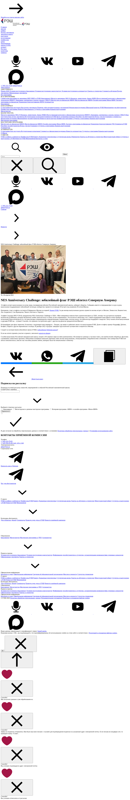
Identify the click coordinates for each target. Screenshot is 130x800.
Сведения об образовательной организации (48, 574)
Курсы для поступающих (104, 117)
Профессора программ (65, 118)
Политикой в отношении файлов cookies (103, 633)
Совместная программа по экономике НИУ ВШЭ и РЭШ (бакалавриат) (26, 98)
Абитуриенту (5, 87)
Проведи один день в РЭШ (34, 520)
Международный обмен (111, 137)
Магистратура (6, 111)
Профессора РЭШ (27, 137)
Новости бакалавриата (26, 109)
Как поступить (15, 107)
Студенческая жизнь (64, 137)
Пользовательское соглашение (51, 598)
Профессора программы (9, 109)
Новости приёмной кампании (55, 520)
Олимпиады (21, 520)
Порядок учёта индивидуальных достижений (53, 107)
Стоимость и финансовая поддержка (53, 131)
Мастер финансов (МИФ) (84, 100)
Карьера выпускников (58, 109)
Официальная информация (23, 574)
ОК (2, 651)
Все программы (6, 95)
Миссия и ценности (70, 574)
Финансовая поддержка (77, 107)
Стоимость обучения (109, 91)
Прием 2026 (5, 91)
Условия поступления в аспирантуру (75, 91)
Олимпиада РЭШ (50, 117)
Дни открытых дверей (8, 520)
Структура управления (85, 574)
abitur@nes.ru (17, 86)
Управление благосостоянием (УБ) (102, 124)
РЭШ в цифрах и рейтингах (11, 137)
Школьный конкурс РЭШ (95, 107)
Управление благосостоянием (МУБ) (31, 102)
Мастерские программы (9, 120)
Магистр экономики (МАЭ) (60, 98)
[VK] (16, 363)
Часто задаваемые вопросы (66, 117)
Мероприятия (31, 138)
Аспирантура (49, 102)
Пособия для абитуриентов (85, 117)
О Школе (4, 133)
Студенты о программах (81, 118)
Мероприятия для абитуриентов (115, 107)
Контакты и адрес (42, 138)
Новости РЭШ (20, 138)
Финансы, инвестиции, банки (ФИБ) (83, 98)
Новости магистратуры (48, 118)
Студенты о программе (42, 109)
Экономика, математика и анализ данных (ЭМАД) (33, 100)
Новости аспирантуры (74, 131)
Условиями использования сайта (101, 431)
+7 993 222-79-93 (6, 86)
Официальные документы (18, 93)
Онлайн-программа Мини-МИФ (104, 100)
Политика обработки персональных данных (25, 598)
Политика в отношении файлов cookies (76, 598)
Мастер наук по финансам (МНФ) (63, 100)
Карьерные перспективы (48, 137)
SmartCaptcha (42, 631)
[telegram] (78, 363)
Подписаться (6, 411)
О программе (5, 107)
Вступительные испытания (34, 117)
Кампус (36, 137)
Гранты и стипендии (95, 91)
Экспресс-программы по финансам (78, 124)
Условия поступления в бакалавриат (22, 91)
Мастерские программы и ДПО (31, 537)
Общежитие (75, 137)
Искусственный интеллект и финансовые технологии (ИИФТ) (69, 115)
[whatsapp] (47, 363)
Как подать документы (29, 107)
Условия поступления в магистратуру (48, 91)
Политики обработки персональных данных (72, 431)
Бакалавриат (5, 104)
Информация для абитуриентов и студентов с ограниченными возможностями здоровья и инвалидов (88, 555)
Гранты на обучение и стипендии (91, 137)
